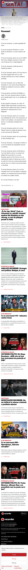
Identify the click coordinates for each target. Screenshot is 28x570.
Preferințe (14, 563)
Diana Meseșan (7, 242)
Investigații (5, 209)
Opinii (3, 27)
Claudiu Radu (7, 328)
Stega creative (12, 525)
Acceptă (14, 554)
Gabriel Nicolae (7, 416)
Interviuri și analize (7, 266)
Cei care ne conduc (7, 541)
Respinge (14, 558)
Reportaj (3, 544)
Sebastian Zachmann (8, 289)
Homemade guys (13, 524)
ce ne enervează (6, 314)
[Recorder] (8, 2)
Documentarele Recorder (8, 536)
